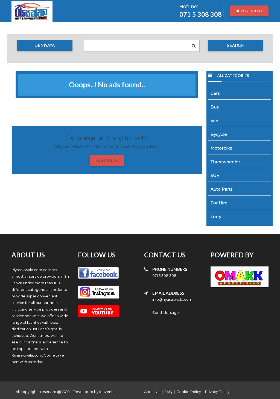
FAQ (168, 391)
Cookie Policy (188, 391)
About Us (152, 391)
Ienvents (106, 391)
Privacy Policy (217, 391)
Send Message (165, 312)
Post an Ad (251, 11)
